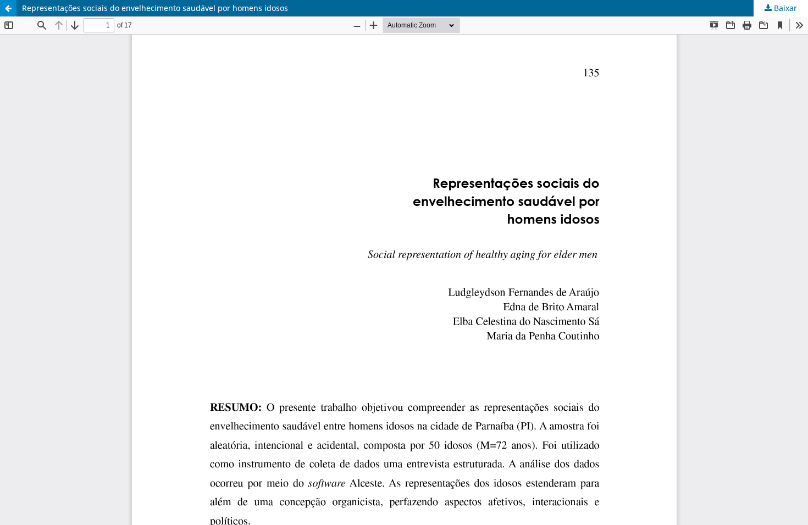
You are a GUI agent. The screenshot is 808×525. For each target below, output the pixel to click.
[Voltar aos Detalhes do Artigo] (8, 8)
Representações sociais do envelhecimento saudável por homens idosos (155, 8)
